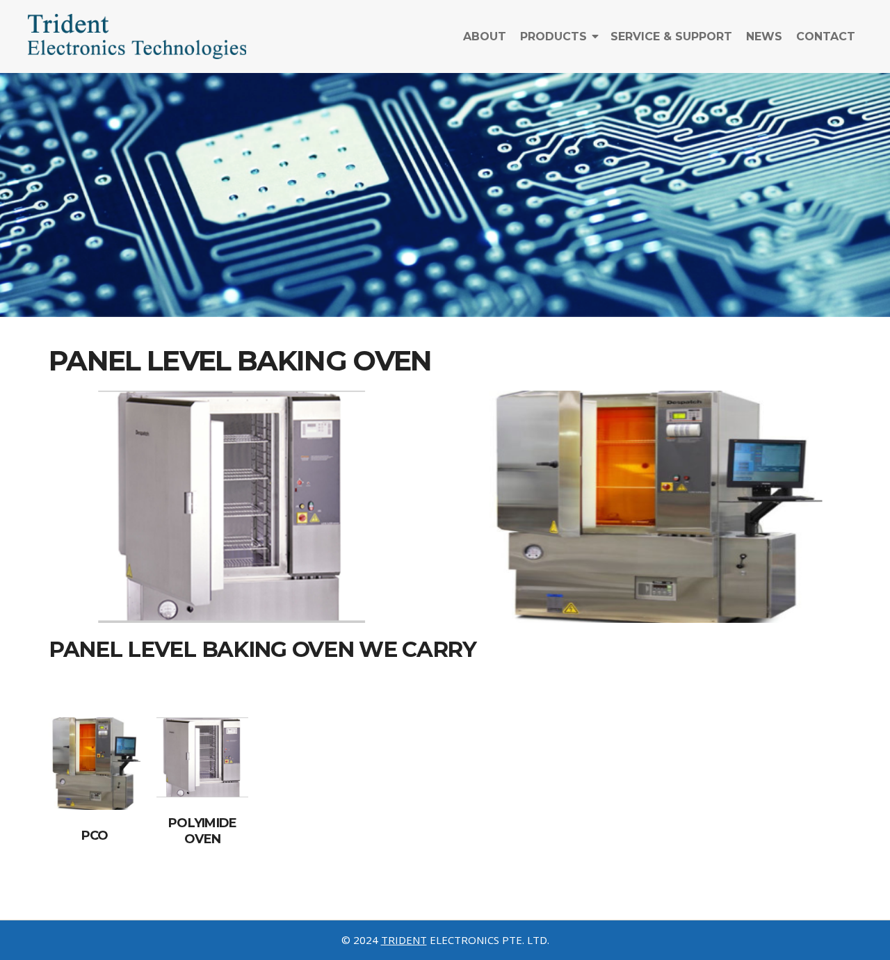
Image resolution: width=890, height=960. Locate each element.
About (484, 36)
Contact (825, 36)
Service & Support (671, 36)
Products (553, 36)
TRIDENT (404, 940)
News (764, 36)
